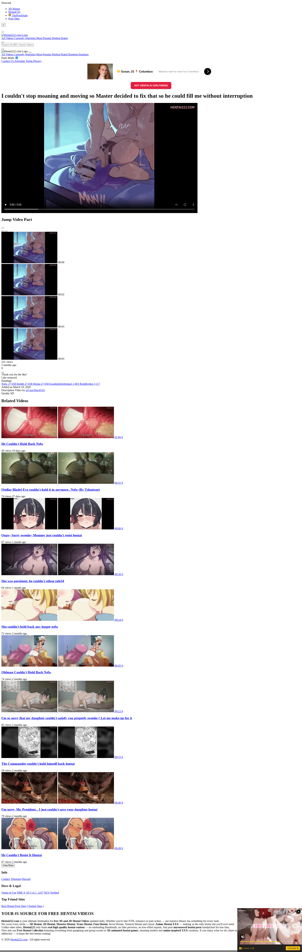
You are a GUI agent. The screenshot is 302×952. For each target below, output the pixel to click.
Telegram (16, 879)
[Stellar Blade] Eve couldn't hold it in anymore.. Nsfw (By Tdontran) (50, 489)
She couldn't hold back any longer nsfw (29, 626)
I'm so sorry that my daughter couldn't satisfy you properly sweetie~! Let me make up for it (66, 718)
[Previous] (2, 231)
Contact (5, 879)
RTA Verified (51, 892)
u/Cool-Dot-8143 (35, 390)
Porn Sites (14, 18)
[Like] (2, 372)
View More (8, 865)
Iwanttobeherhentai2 (64, 383)
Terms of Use (8, 892)
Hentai (41, 383)
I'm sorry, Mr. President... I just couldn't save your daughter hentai (49, 809)
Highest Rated (60, 54)
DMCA (21, 892)
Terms (29, 61)
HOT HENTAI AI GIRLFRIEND (151, 85)
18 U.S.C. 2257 (35, 892)
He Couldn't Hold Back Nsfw (22, 444)
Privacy (37, 61)
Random (73, 54)
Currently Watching (25, 54)
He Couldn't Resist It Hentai (21, 855)
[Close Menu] (29, 52)
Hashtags (83, 54)
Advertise (20, 61)
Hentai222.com (18, 939)
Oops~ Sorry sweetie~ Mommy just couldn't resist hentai (41, 535)
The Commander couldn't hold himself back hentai (38, 764)
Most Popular (44, 54)
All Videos (7, 54)
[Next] (6, 231)
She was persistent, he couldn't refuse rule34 (32, 581)
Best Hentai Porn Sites (13, 906)
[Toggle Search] (2, 42)
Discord (26, 879)
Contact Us (7, 61)
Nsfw (8, 383)
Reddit (24, 383)
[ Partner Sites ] (35, 906)
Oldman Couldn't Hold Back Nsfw (26, 672)
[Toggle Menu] (2, 32)
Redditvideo (90, 383)
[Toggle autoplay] (2, 227)
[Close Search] (2, 49)
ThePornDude (19, 15)
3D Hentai (14, 8)
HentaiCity (14, 11)
